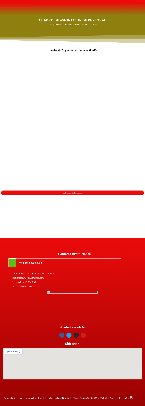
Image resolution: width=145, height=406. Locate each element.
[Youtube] (83, 335)
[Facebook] (61, 335)
